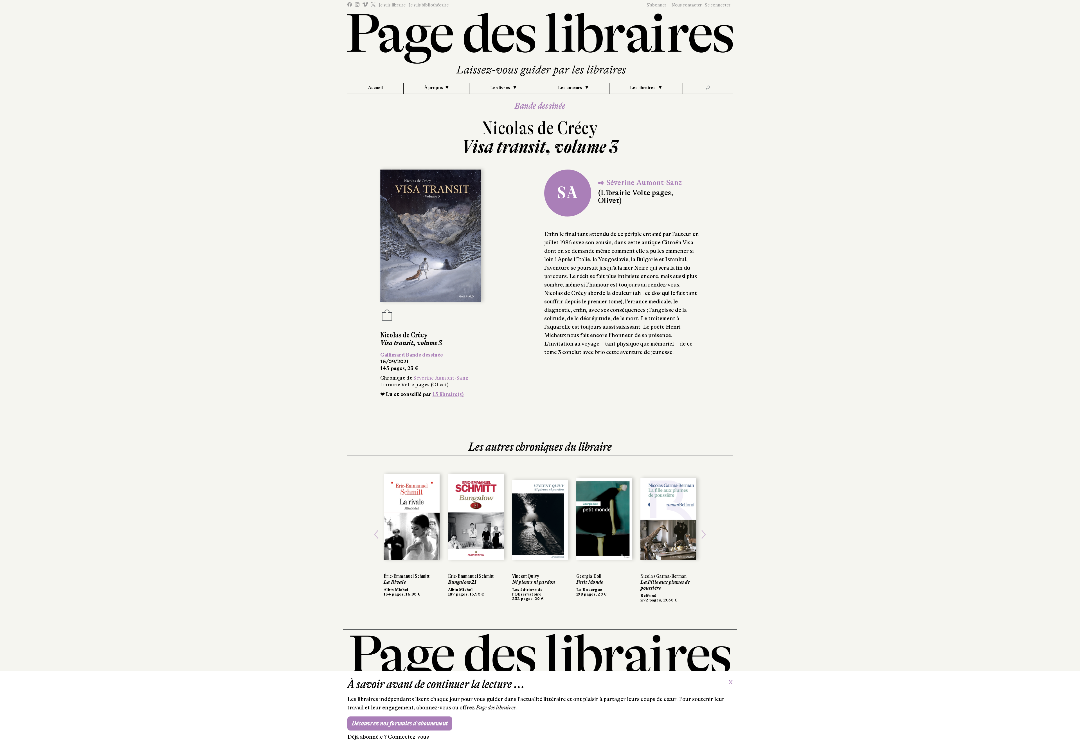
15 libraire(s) (448, 394)
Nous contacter (687, 5)
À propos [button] (433, 87)
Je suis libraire (392, 5)
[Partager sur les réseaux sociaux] (387, 316)
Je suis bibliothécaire (429, 5)
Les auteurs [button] (570, 87)
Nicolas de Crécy (540, 128)
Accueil (375, 87)
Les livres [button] (500, 87)
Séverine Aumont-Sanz (440, 378)
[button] (376, 534)
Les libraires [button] (643, 87)
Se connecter (717, 5)
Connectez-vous (408, 737)
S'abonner (656, 5)
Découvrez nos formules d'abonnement (400, 723)
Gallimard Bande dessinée (411, 355)
